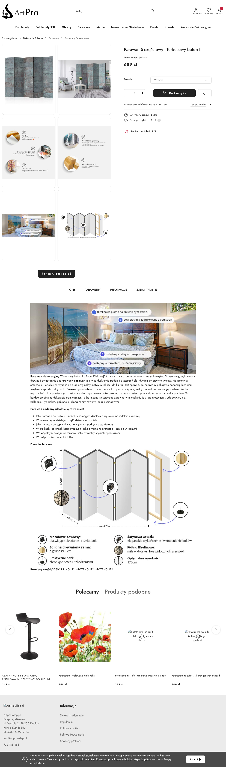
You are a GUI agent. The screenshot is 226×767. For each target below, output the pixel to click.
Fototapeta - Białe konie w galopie (190, 675)
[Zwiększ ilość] (142, 93)
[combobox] (181, 80)
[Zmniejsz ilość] (126, 93)
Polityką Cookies (87, 755)
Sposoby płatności (71, 741)
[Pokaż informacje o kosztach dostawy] (159, 120)
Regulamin (66, 722)
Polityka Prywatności (72, 735)
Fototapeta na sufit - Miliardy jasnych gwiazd (139, 675)
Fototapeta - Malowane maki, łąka (20, 675)
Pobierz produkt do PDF (143, 131)
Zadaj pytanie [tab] (146, 290)
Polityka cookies (70, 728)
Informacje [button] (68, 705)
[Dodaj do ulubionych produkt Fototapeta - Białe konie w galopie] (219, 605)
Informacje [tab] (118, 290)
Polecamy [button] (87, 592)
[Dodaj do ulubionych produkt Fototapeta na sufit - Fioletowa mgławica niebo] (106, 605)
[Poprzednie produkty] (10, 629)
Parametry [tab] (93, 290)
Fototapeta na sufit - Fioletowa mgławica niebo (84, 675)
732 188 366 (11, 745)
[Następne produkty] (216, 629)
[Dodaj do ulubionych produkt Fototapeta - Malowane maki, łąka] (50, 605)
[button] (28, 79)
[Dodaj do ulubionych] (205, 93)
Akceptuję (195, 759)
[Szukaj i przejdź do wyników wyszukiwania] (152, 11)
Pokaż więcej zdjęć (56, 274)
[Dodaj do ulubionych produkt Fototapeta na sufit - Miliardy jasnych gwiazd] (163, 605)
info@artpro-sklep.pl (15, 738)
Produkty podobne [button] (128, 592)
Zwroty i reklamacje (72, 715)
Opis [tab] (72, 290)
